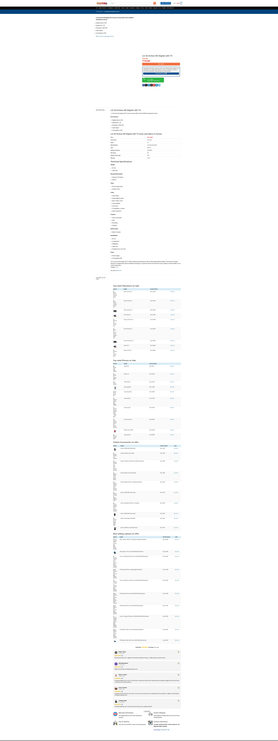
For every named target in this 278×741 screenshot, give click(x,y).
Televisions (99, 11)
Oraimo (164, 8)
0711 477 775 (165, 730)
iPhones (138, 8)
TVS (97, 8)
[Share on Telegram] (159, 85)
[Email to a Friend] (151, 85)
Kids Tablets (170, 8)
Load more (147, 711)
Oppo (146, 8)
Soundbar (110, 8)
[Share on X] (146, 85)
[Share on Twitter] (149, 85)
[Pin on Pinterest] (154, 85)
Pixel (142, 8)
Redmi (127, 8)
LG (111, 113)
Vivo (159, 8)
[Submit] (154, 3)
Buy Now (161, 64)
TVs (117, 267)
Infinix (150, 8)
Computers (117, 8)
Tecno (123, 8)
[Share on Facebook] (143, 85)
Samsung (132, 8)
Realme (155, 8)
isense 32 (118, 270)
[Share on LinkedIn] (156, 85)
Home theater (103, 8)
